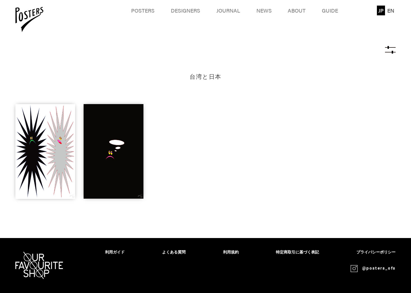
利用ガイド (115, 252)
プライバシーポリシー (376, 252)
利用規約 (231, 252)
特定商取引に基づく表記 (297, 252)
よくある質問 (174, 252)
